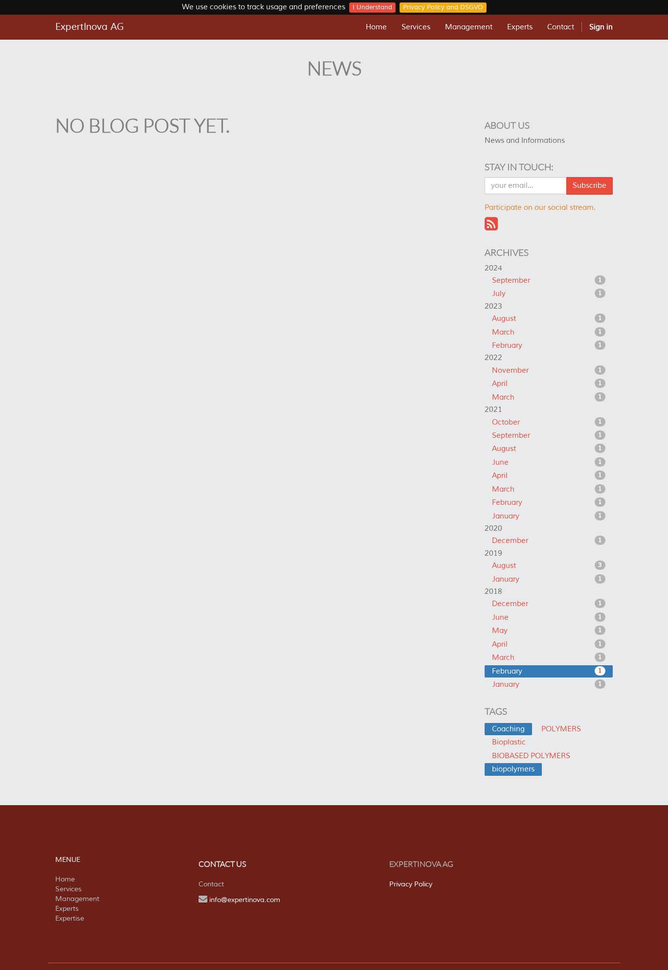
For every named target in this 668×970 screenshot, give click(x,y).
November (547, 370)
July (547, 293)
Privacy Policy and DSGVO (443, 7)
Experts (67, 908)
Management (77, 899)
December (547, 540)
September (547, 280)
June (547, 462)
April (547, 383)
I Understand (372, 7)
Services (68, 889)
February (547, 345)
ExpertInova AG (89, 27)
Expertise (69, 918)
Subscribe (589, 185)
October (547, 422)
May (547, 630)
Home (65, 879)
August (547, 318)
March (547, 332)
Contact (211, 884)
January (547, 516)
